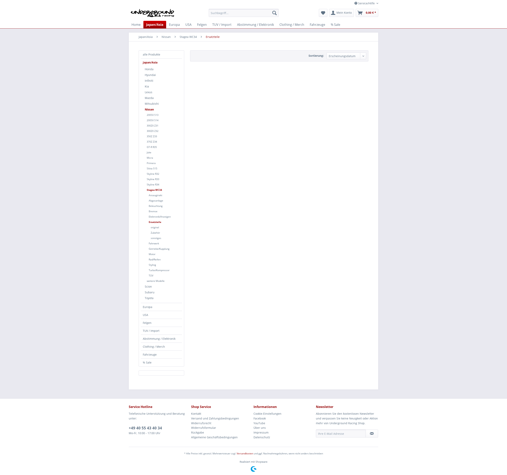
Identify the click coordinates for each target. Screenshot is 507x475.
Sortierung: (316, 56)
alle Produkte (151, 54)
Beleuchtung (156, 206)
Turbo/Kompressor (159, 270)
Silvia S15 (152, 168)
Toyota (149, 298)
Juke (149, 152)
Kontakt (196, 414)
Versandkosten (245, 453)
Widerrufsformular (203, 428)
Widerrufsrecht (201, 423)
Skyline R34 (153, 184)
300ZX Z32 (152, 131)
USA (145, 315)
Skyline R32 (153, 174)
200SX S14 (152, 120)
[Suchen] (274, 13)
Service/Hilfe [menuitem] (366, 3)
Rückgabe (197, 432)
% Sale (147, 362)
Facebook (260, 418)
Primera (151, 163)
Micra (150, 157)
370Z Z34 (152, 141)
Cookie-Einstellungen (267, 414)
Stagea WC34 (154, 190)
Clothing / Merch (154, 346)
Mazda (149, 98)
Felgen (147, 323)
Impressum (261, 432)
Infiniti (149, 81)
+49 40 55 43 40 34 (145, 428)
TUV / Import (151, 331)
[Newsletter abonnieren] (372, 434)
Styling (152, 265)
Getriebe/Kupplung (159, 248)
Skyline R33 (153, 179)
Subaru (149, 292)
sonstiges (156, 238)
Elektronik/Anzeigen (160, 216)
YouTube (259, 423)
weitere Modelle (156, 281)
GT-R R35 (152, 147)
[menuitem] (244, 13)
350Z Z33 (152, 136)
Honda (149, 69)
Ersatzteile (155, 222)
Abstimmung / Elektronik (159, 339)
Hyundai (150, 75)
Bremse (153, 211)
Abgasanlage (156, 200)
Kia (147, 86)
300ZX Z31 (152, 125)
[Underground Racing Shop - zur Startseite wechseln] (152, 14)
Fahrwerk (154, 243)
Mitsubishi (152, 104)
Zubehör (155, 232)
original (155, 227)
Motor (152, 254)
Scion (148, 286)
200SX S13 (152, 115)
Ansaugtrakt (155, 195)
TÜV (151, 275)
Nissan (149, 109)
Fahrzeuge (150, 354)
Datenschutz (262, 437)
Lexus (148, 92)
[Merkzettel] (323, 13)
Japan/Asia (150, 62)
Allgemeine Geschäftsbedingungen (214, 437)
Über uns (260, 428)
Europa (147, 307)
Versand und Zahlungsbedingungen (215, 418)
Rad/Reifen (155, 259)
